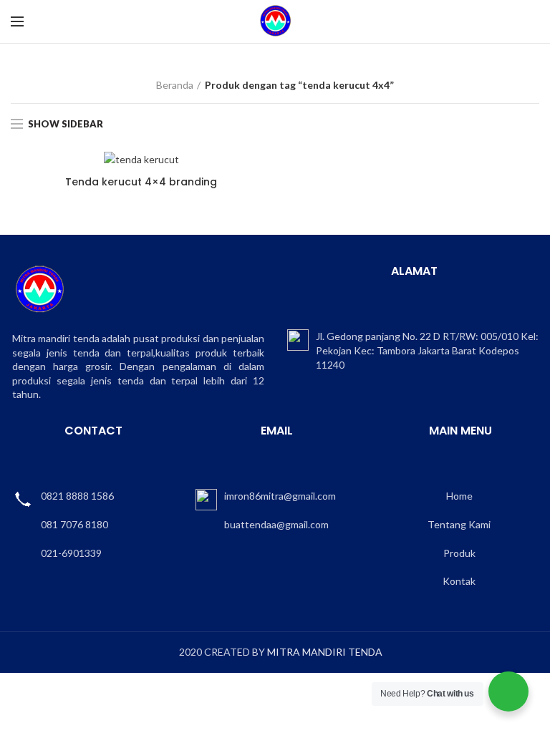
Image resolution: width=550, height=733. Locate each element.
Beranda (174, 85)
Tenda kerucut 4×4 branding (141, 181)
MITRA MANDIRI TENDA (324, 652)
